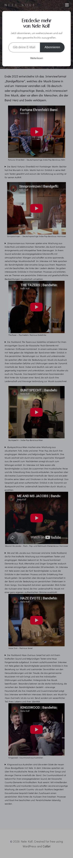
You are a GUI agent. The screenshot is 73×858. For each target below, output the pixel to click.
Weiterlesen (36, 58)
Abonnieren (52, 47)
